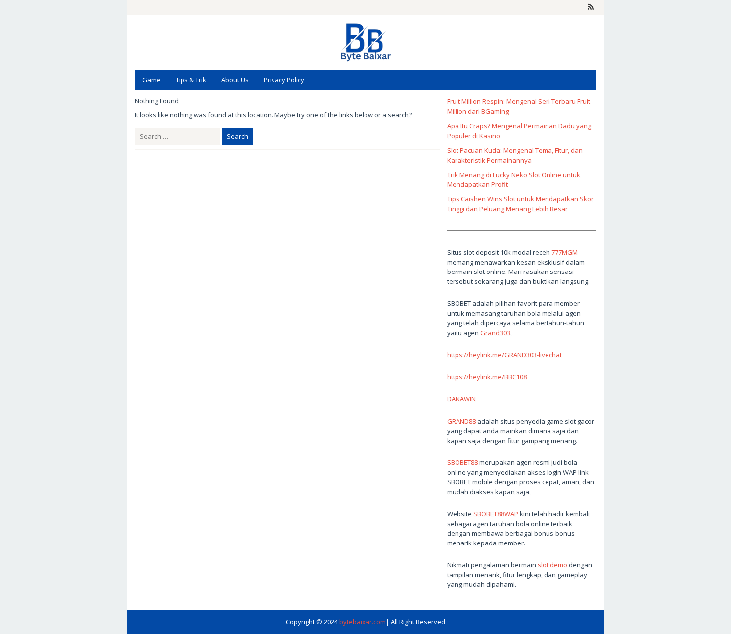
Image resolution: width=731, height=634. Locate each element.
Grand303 (495, 332)
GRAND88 (461, 421)
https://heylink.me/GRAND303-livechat (504, 354)
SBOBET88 (462, 462)
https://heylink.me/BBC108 (487, 376)
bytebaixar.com (362, 621)
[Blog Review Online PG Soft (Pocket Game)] (365, 41)
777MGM (564, 252)
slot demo (552, 564)
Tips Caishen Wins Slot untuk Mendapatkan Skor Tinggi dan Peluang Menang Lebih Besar (520, 203)
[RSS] (590, 7)
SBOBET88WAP (495, 513)
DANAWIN (461, 398)
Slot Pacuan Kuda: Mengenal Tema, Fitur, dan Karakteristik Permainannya (515, 155)
